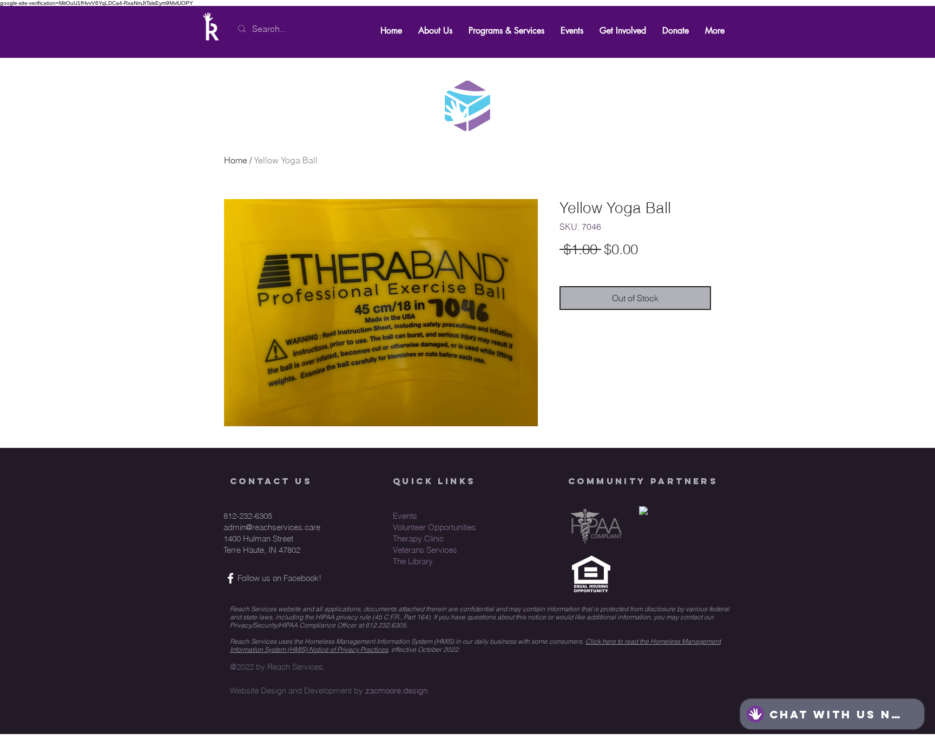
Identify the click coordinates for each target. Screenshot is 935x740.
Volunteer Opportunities (434, 527)
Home (235, 160)
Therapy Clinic (418, 538)
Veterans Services (425, 550)
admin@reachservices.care (271, 527)
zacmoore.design (396, 690)
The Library (413, 561)
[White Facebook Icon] (230, 578)
